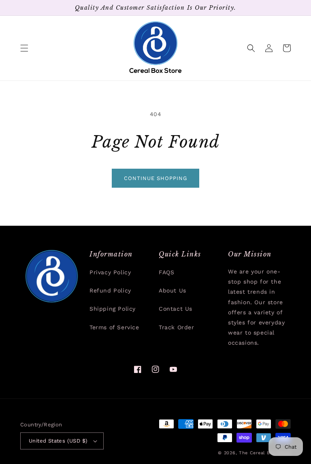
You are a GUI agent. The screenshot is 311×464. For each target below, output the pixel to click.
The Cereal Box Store (265, 453)
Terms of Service (114, 327)
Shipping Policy (112, 308)
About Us (172, 290)
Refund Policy (110, 290)
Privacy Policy (110, 272)
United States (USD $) (58, 441)
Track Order (176, 327)
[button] (24, 48)
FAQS (166, 272)
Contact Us (175, 308)
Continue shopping (155, 178)
